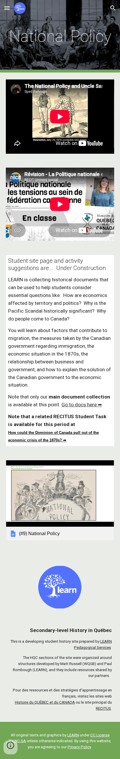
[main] (60, 36)
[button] (7, 8)
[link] (60, 500)
